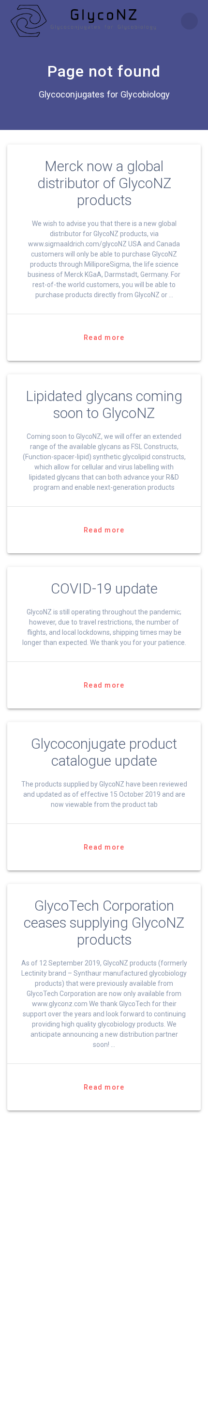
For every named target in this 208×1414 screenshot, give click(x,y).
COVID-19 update (104, 588)
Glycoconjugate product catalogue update (104, 752)
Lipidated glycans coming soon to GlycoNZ (104, 404)
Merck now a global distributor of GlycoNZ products (104, 183)
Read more (104, 337)
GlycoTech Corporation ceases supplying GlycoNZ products (104, 923)
